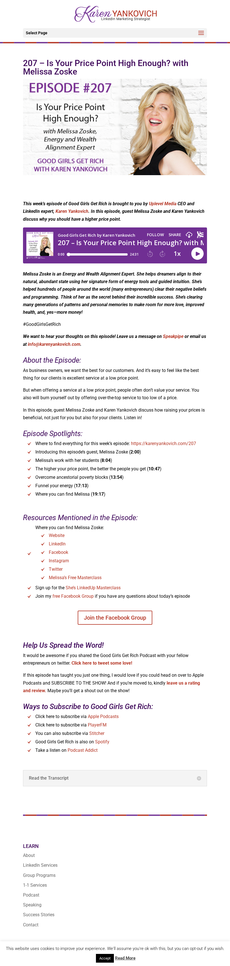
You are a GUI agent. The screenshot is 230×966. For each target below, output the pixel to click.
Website (57, 535)
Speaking (32, 905)
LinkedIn (57, 544)
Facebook (58, 552)
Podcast (31, 895)
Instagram (59, 560)
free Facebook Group (73, 596)
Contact (30, 924)
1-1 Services (35, 885)
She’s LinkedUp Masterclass (93, 587)
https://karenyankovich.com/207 (163, 443)
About (29, 855)
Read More (125, 958)
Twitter (56, 569)
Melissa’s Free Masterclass (75, 577)
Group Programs (39, 875)
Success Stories (38, 914)
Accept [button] (105, 958)
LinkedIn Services (40, 865)
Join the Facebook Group (115, 617)
